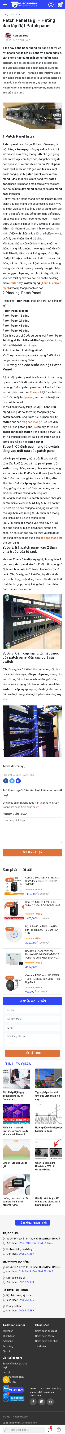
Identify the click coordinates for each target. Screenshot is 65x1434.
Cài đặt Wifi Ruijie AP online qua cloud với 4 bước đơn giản (47, 1201)
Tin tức (17, 14)
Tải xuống (8, 1346)
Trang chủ (7, 14)
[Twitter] (12, 780)
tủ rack (34, 392)
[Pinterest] (18, 780)
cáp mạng (28, 397)
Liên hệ (6, 1372)
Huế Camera (24, 4)
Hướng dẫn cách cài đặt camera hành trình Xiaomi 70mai (16, 1201)
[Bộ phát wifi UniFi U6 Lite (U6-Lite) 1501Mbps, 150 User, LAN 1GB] (14, 934)
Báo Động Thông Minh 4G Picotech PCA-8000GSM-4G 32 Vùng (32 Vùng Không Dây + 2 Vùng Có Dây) (42, 955)
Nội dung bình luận (15, 814)
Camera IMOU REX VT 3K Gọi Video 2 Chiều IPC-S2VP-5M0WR (42, 904)
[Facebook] (5, 780)
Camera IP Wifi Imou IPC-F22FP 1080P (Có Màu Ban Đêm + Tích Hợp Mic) (42, 978)
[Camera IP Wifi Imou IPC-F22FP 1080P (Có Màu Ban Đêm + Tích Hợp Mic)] (14, 983)
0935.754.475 (26, 1300)
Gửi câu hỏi (32, 1053)
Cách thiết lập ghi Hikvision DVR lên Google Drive (45, 1166)
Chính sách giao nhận (46, 1341)
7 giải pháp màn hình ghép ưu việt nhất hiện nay (47, 1096)
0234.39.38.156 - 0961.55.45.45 (36, 1243)
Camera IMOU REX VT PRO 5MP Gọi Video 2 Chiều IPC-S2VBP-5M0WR (42, 881)
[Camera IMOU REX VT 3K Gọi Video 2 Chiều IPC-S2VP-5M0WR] (14, 910)
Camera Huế (20, 35)
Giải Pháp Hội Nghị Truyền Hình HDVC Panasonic (13, 1096)
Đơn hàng (8, 1341)
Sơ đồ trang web (11, 1422)
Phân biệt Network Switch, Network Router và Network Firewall (16, 1131)
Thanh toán (9, 1336)
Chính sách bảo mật (46, 1331)
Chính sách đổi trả (45, 1336)
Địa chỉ (6, 1351)
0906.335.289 (26, 1310)
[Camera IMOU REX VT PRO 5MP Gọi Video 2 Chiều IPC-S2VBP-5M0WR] (14, 885)
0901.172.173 (26, 1282)
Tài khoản (8, 1331)
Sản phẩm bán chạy (13, 1376)
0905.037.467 (26, 1253)
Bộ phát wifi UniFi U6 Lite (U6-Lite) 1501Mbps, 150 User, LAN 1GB (41, 930)
